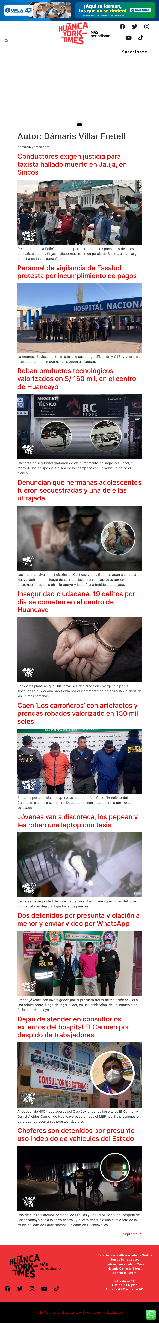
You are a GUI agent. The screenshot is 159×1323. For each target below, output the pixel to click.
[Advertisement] (79, 90)
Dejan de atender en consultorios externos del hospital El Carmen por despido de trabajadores (73, 1027)
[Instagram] (146, 26)
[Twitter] (134, 26)
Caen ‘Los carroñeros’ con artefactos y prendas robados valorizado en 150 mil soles (77, 713)
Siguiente (132, 1234)
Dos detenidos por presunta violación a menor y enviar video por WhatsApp (78, 919)
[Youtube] (128, 37)
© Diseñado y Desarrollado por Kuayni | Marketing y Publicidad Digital (79, 1312)
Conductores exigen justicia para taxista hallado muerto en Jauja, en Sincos (72, 164)
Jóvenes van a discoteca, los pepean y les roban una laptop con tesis (77, 821)
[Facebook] (122, 26)
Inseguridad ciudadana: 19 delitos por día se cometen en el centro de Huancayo (76, 602)
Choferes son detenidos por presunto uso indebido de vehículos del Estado (76, 1134)
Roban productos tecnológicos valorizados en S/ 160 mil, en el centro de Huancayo (76, 379)
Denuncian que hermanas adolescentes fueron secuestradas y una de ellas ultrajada (79, 490)
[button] (79, 124)
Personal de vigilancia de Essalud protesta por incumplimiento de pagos (77, 272)
